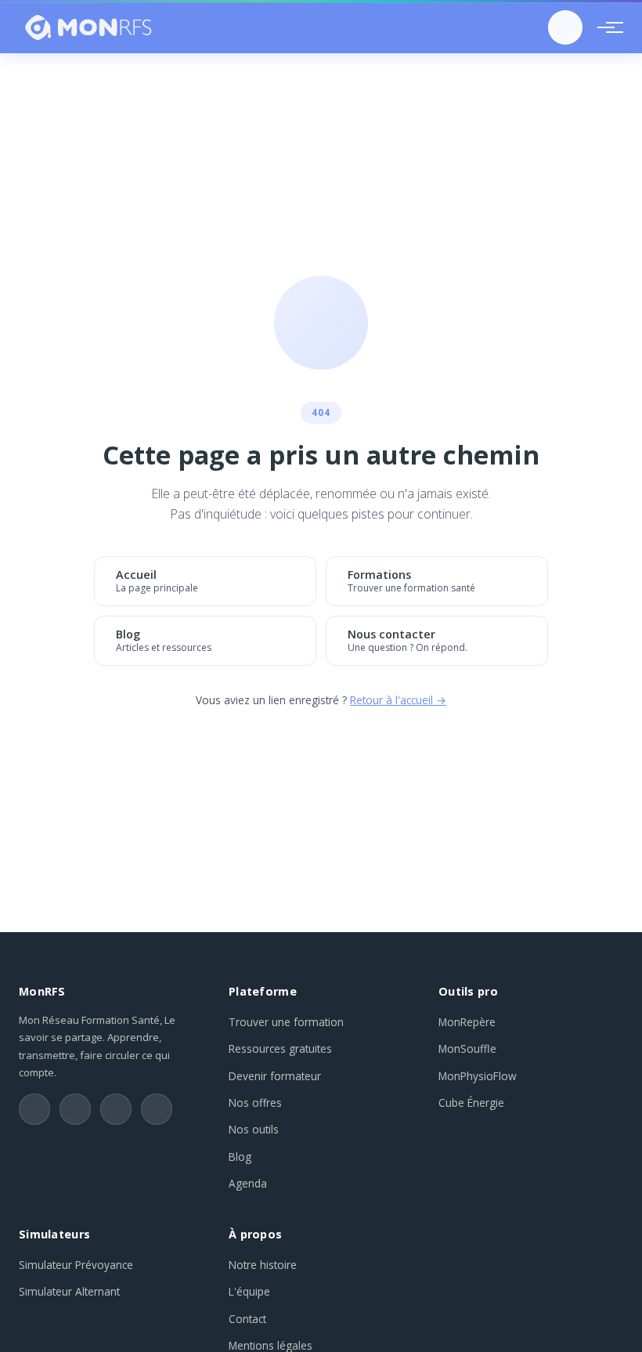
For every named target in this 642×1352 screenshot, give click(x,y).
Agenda (248, 1183)
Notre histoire (263, 1264)
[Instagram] (75, 1109)
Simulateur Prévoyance (76, 1264)
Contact (247, 1318)
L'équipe (249, 1291)
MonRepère (467, 1021)
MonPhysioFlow (477, 1075)
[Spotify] (156, 1109)
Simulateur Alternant (69, 1291)
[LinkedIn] (34, 1109)
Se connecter (565, 27)
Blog (240, 1156)
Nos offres (255, 1102)
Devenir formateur (275, 1075)
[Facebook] (116, 1109)
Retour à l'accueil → (398, 699)
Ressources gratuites (280, 1048)
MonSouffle (467, 1048)
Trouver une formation (286, 1021)
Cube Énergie (471, 1102)
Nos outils (254, 1129)
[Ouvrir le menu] (606, 27)
